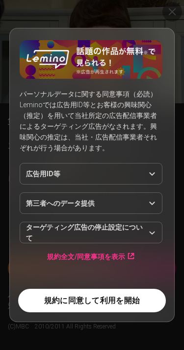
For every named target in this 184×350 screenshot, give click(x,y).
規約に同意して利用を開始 (92, 300)
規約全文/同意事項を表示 (86, 256)
